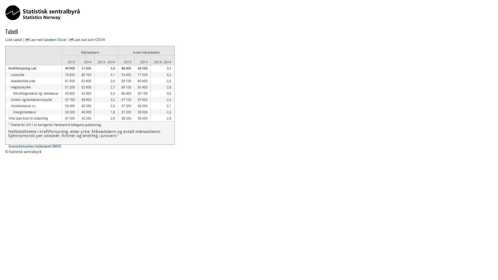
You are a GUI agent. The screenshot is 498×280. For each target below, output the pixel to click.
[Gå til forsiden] (42, 13)
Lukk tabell (13, 39)
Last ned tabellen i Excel (48, 39)
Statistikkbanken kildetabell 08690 (35, 146)
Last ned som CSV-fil (89, 39)
